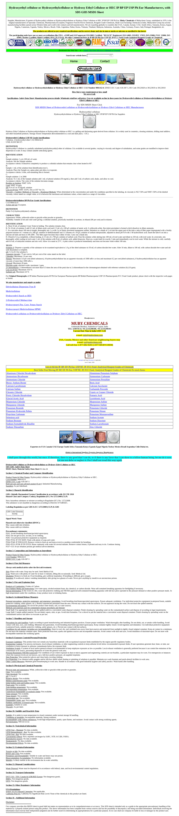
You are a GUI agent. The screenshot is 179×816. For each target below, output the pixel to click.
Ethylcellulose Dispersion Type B (21, 286)
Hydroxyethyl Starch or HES (18, 295)
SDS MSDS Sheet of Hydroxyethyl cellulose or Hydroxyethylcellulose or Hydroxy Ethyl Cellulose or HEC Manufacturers (89, 107)
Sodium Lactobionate (99, 424)
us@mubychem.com (93, 342)
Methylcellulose (13, 291)
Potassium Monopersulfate (101, 414)
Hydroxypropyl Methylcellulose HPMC (23, 309)
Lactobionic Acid (97, 398)
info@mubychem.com (93, 335)
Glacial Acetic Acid (15, 398)
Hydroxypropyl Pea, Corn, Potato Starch (24, 304)
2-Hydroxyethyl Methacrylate (19, 300)
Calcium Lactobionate (16, 386)
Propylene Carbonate (15, 414)
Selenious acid (12, 417)
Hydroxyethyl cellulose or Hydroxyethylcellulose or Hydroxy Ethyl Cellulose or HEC (44, 313)
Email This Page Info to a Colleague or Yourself (102, 50)
